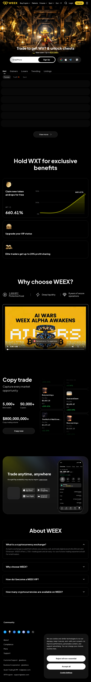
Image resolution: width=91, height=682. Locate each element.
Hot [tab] (4, 71)
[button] (25, 3)
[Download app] (77, 59)
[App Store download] (28, 490)
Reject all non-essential (66, 658)
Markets (35, 3)
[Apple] (65, 59)
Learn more (43, 479)
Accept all (66, 666)
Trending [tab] (35, 71)
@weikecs (22, 660)
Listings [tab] (47, 71)
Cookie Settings (66, 673)
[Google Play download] (43, 490)
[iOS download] (28, 496)
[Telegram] (70, 59)
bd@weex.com (25, 670)
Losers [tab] (24, 71)
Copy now (18, 431)
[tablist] (45, 71)
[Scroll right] (59, 3)
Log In (71, 3)
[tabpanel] (45, 77)
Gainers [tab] (14, 71)
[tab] (7, 77)
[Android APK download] (43, 496)
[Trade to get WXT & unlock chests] (45, 23)
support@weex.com (21, 675)
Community (9, 622)
